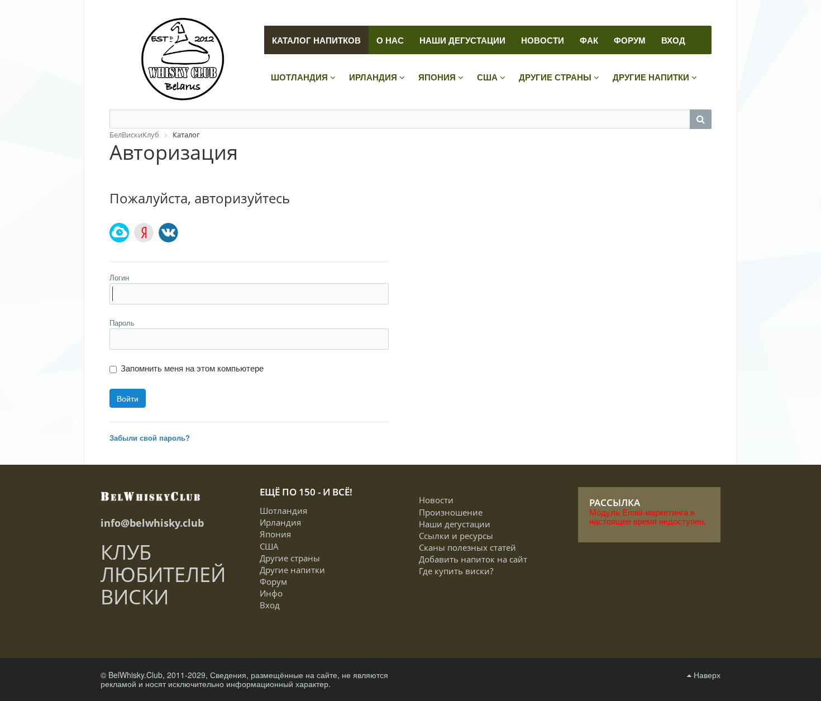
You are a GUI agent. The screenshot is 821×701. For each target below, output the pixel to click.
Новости (436, 500)
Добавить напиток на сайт (473, 559)
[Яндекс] (144, 232)
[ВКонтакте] (168, 232)
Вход (270, 605)
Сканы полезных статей (467, 547)
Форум (273, 581)
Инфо (271, 593)
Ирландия (280, 522)
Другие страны (290, 558)
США (269, 546)
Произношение (451, 512)
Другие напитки (292, 569)
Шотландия (283, 510)
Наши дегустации (454, 524)
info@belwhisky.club (152, 523)
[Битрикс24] (119, 232)
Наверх (705, 674)
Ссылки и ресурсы (456, 535)
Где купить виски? (456, 570)
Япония (275, 534)
